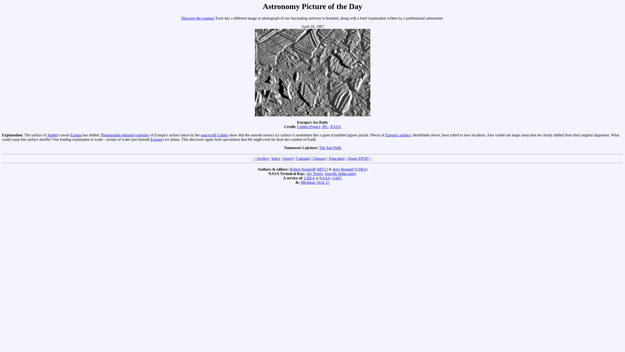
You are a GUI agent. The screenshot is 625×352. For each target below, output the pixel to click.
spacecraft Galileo (214, 135)
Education (337, 158)
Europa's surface (398, 135)
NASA (335, 127)
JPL (325, 127)
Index (275, 158)
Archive (262, 158)
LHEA (309, 178)
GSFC (337, 178)
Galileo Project (308, 127)
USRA (360, 169)
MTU (322, 169)
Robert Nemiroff (302, 169)
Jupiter (52, 135)
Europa (76, 135)
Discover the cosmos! (198, 18)
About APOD (358, 158)
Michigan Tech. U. (315, 182)
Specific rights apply (340, 174)
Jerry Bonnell (343, 169)
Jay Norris (315, 174)
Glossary (319, 158)
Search (288, 158)
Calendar (303, 158)
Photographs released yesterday (125, 135)
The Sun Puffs (330, 148)
